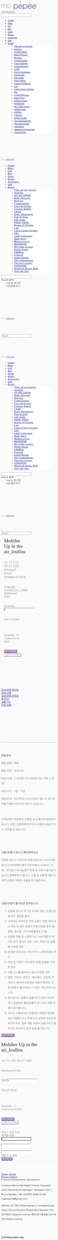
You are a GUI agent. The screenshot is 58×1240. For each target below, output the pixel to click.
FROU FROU (20, 80)
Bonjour (18, 57)
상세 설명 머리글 (10, 690)
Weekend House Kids (24, 129)
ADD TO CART (10, 1122)
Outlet (11, 20)
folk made (19, 77)
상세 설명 (6, 693)
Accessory (12, 37)
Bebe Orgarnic (21, 54)
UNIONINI (19, 126)
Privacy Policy (9, 1177)
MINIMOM (19, 103)
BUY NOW (8, 1035)
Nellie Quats (20, 109)
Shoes (11, 34)
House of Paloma (22, 83)
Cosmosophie (20, 60)
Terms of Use (8, 1174)
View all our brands (23, 46)
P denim (18, 115)
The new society (21, 123)
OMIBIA (18, 112)
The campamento (22, 120)
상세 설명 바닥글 (10, 696)
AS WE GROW (20, 52)
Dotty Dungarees (22, 72)
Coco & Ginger (21, 63)
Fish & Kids (19, 75)
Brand (11, 43)
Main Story (19, 97)
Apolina (17, 49)
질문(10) (6, 702)
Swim (10, 31)
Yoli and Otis (20, 132)
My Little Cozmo (22, 106)
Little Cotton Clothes (24, 89)
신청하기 (7, 1159)
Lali (15, 86)
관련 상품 (6, 705)
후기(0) (5, 699)
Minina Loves (20, 100)
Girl (9, 26)
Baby (10, 23)
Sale (10, 40)
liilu (15, 92)
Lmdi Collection (21, 95)
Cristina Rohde (21, 66)
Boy (9, 29)
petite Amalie (20, 118)
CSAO (16, 69)
